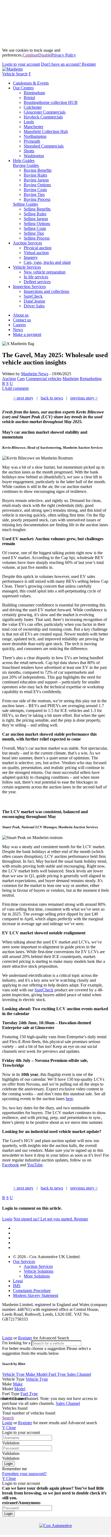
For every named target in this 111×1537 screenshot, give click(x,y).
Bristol (29, 97)
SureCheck (33, 296)
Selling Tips (34, 233)
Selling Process (37, 238)
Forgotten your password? (24, 1473)
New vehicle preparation (44, 272)
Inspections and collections (46, 291)
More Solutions (37, 1276)
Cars (21, 378)
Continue (30, 55)
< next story (23, 398)
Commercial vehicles (43, 378)
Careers (19, 324)
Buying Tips (34, 194)
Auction (9, 378)
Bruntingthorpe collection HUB (51, 102)
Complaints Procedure (32, 1290)
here (69, 1098)
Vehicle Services (27, 267)
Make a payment (27, 334)
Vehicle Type (14, 1374)
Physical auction (37, 247)
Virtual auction (36, 252)
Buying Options (37, 185)
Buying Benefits (37, 170)
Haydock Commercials (43, 117)
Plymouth (32, 141)
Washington (34, 155)
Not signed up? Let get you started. (50, 1219)
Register (68, 64)
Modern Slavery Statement (35, 1295)
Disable (44, 55)
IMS (16, 1285)
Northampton (35, 136)
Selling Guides (25, 204)
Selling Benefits (37, 209)
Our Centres (23, 88)
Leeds (29, 122)
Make (31, 1374)
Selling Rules (35, 214)
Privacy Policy (63, 55)
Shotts (29, 151)
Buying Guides (26, 165)
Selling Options (37, 223)
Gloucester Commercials (44, 112)
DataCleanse (34, 301)
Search (8, 1418)
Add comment (15, 388)
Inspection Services (29, 286)
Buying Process (37, 199)
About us (21, 315)
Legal (18, 1281)
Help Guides (23, 160)
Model (42, 1374)
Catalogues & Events (31, 83)
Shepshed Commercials (44, 146)
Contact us (22, 320)
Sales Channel (79, 1374)
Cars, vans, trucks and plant (47, 262)
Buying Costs (35, 189)
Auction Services (27, 243)
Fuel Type (57, 1374)
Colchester (33, 107)
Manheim (71, 378)
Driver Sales (34, 306)
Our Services (24, 1261)
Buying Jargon (36, 180)
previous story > (84, 398)
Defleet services (37, 281)
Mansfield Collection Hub (46, 131)
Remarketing (91, 378)
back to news (52, 398)
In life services (36, 277)
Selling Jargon (36, 218)
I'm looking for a (17, 1343)
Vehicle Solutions (38, 1271)
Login (21, 64)
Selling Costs (35, 228)
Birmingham (34, 92)
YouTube (35, 1165)
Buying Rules (35, 175)
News (18, 329)
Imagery (31, 257)
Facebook (10, 1165)
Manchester (33, 126)
